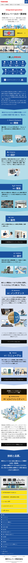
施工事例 (4, 529)
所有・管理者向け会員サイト (8, 534)
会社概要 (4, 536)
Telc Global (5, 546)
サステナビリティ (6, 539)
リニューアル (5, 519)
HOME (2, 4)
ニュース (4, 549)
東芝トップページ (6, 556)
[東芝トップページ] (4, 2)
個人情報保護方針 (14, 556)
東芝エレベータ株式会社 (14, 559)
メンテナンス (5, 517)
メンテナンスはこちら (14, 341)
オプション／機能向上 (7, 522)
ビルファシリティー (6, 524)
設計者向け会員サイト (7, 531)
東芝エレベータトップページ (7, 553)
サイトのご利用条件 (22, 556)
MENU (26, 1)
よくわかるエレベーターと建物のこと (10, 544)
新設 (3, 514)
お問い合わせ (4, 551)
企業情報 (6, 4)
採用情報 (4, 541)
